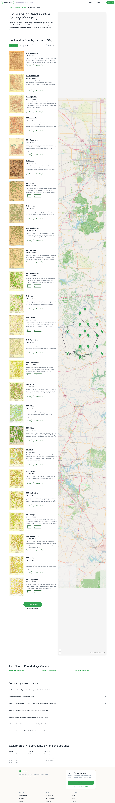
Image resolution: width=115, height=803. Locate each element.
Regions (21, 801)
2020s (10, 754)
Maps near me (23, 795)
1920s (16, 762)
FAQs (73, 798)
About (73, 795)
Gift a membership (50, 798)
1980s (10, 760)
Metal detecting (48, 756)
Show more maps (32, 604)
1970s (10, 762)
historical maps (17, 670)
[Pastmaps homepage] (23, 771)
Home (10, 7)
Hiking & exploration (49, 758)
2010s (10, 756)
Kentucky (24, 7)
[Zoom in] (60, 650)
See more (12, 30)
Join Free (80, 783)
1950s (16, 756)
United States (16, 7)
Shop (97, 2)
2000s (29, 754)
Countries (21, 798)
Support (74, 801)
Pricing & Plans (49, 795)
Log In (103, 2)
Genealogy (47, 754)
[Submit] (14, 2)
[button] (85, 331)
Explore (92, 2)
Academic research (49, 760)
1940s (16, 758)
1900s (29, 756)
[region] (82, 333)
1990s (10, 758)
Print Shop (48, 801)
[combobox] (50, 2)
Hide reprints (13, 45)
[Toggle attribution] (105, 653)
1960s (16, 754)
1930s (16, 760)
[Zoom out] (60, 652)
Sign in (86, 786)
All (20, 45)
